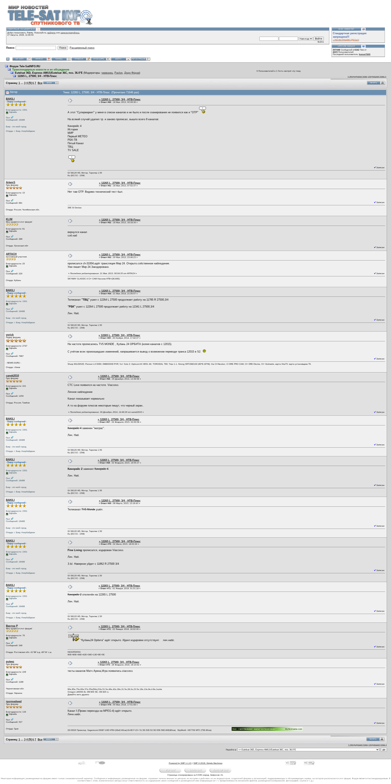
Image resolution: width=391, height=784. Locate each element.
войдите (51, 33)
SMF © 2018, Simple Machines (207, 763)
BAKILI (10, 98)
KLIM (9, 219)
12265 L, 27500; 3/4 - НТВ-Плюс (37, 76)
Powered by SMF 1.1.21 (180, 763)
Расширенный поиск (82, 47)
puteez (10, 661)
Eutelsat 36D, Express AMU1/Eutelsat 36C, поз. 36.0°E (49, 72)
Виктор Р (12, 625)
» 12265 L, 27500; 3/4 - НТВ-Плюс (120, 99)
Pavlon (118, 72)
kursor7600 (364, 54)
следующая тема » (377, 76)
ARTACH (11, 254)
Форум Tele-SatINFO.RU (25, 66)
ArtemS (10, 182)
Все (40, 83)
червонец (107, 72)
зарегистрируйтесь (69, 33)
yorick (10, 334)
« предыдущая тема (357, 76)
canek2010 (12, 375)
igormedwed (14, 701)
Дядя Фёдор (131, 72)
